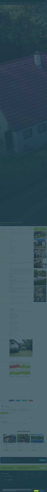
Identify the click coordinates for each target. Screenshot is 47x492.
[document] (23, 246)
